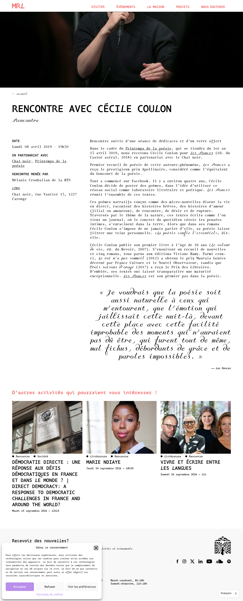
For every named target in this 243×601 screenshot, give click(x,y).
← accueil (19, 94)
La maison (155, 7)
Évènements (125, 7)
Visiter (98, 7)
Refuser (49, 586)
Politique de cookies (50, 594)
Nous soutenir (213, 7)
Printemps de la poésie (148, 149)
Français (226, 593)
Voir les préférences (82, 586)
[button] (96, 548)
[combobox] (229, 593)
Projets (182, 7)
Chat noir (21, 161)
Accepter (19, 586)
